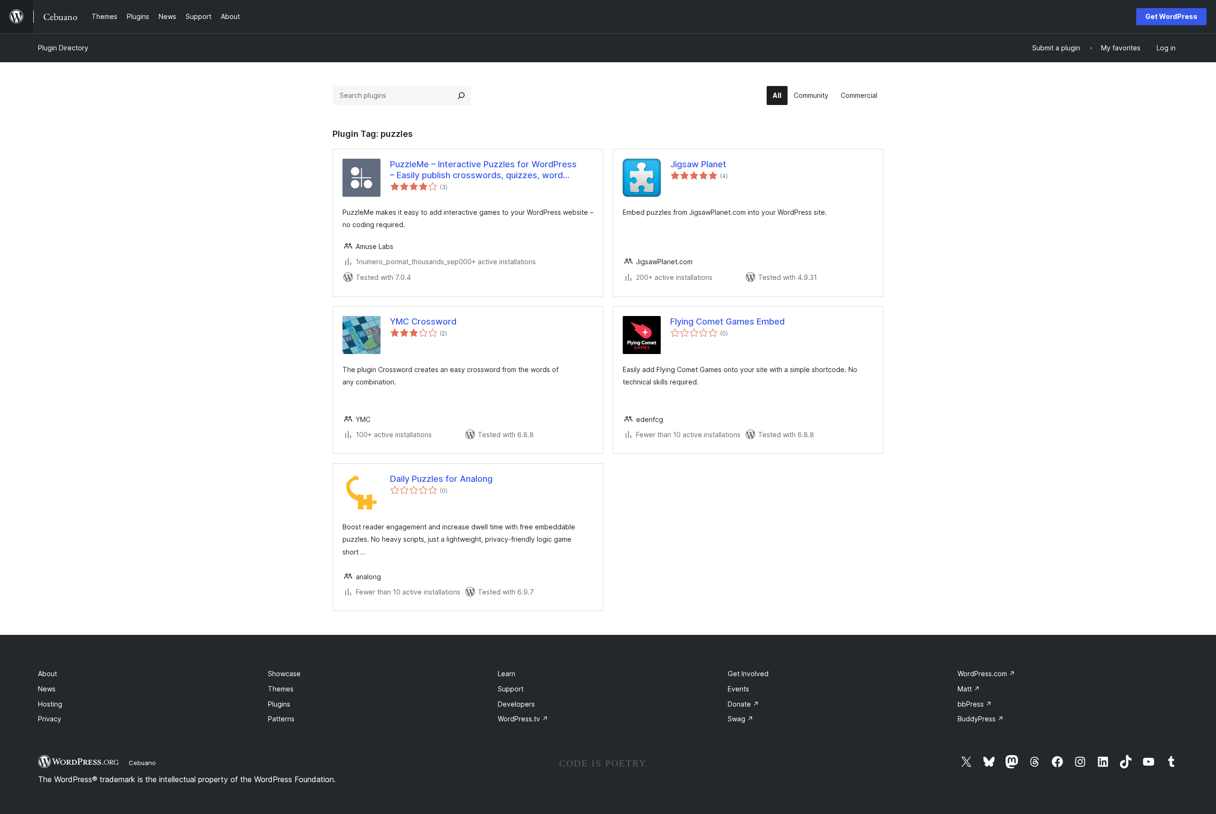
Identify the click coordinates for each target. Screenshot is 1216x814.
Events (738, 689)
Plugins (279, 704)
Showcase (284, 674)
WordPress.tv (523, 719)
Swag (740, 719)
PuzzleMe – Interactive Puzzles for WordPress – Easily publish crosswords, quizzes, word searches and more (483, 170)
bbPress (975, 704)
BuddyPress (981, 719)
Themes (281, 689)
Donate (743, 704)
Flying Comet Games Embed (727, 321)
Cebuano (142, 762)
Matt (969, 689)
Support (510, 689)
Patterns (281, 719)
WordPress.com (986, 674)
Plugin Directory (63, 48)
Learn (506, 674)
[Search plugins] (461, 95)
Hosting (50, 704)
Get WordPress (1171, 16)
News (47, 689)
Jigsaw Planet (698, 164)
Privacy (49, 719)
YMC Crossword (423, 321)
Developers (516, 704)
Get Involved (748, 674)
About (47, 674)
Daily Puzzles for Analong (441, 479)
